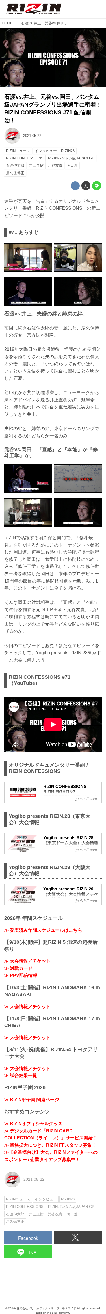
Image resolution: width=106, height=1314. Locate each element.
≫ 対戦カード (18, 968)
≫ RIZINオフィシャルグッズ (33, 1123)
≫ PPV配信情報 (20, 975)
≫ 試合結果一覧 (20, 1075)
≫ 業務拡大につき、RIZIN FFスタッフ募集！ (50, 1145)
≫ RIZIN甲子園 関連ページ (31, 1099)
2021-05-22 (32, 136)
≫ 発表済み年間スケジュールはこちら (43, 930)
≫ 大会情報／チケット (27, 961)
